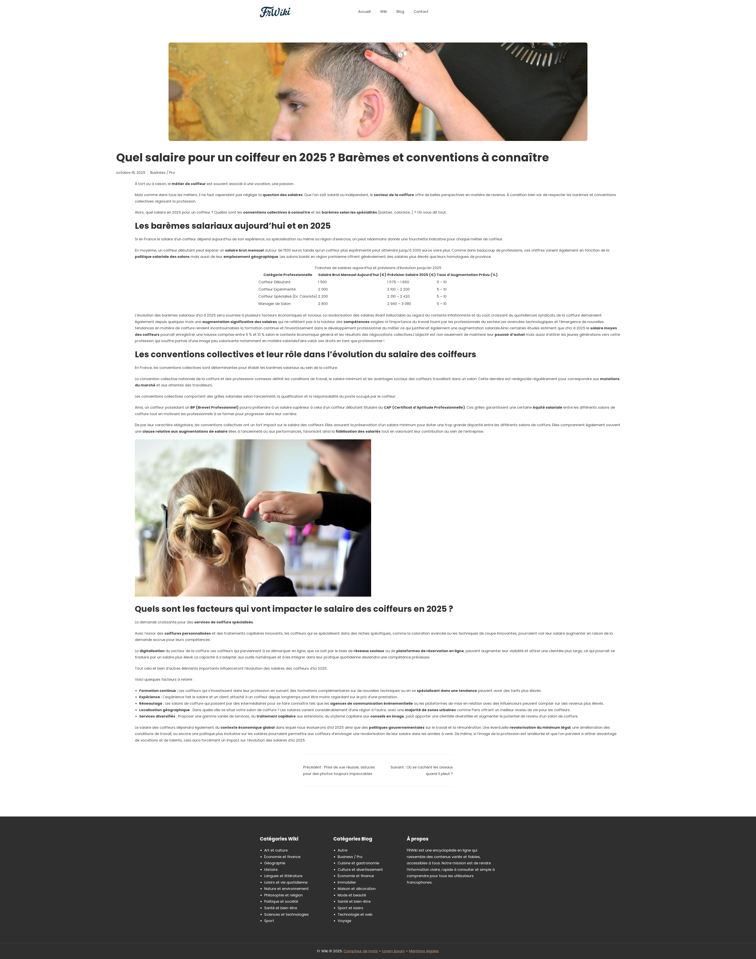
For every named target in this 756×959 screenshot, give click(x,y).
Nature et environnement (286, 888)
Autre (342, 850)
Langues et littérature (283, 875)
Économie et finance (282, 856)
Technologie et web (355, 914)
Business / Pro (162, 172)
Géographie (274, 863)
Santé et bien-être (280, 907)
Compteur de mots (361, 951)
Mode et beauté (352, 895)
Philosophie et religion (283, 895)
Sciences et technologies (286, 914)
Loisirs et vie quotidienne (286, 882)
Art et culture (276, 850)
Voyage (344, 920)
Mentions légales (424, 951)
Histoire (271, 869)
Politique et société (281, 901)
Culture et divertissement (360, 869)
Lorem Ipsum (393, 951)
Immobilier (347, 882)
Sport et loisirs (350, 907)
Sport (269, 920)
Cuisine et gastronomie (358, 863)
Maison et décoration (357, 888)
